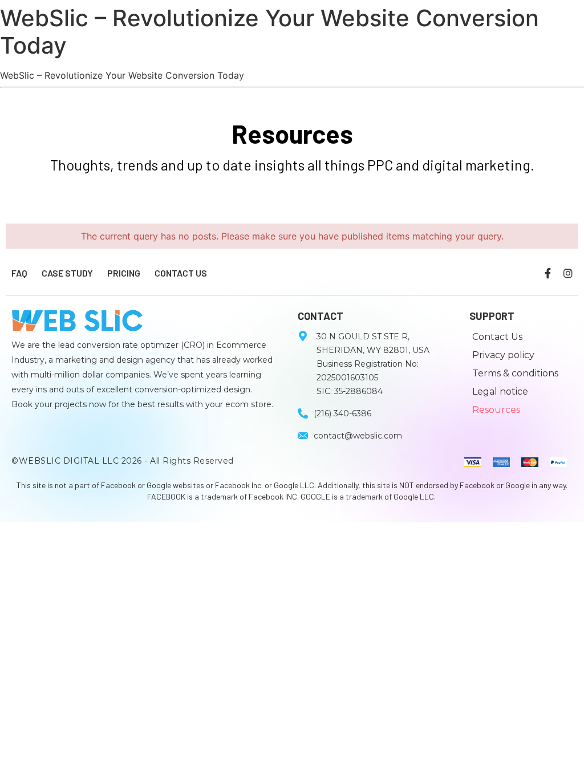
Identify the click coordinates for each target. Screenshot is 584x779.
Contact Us (181, 272)
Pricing (123, 272)
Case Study (67, 272)
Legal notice (500, 391)
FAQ (19, 272)
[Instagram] (568, 273)
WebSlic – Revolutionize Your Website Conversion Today (269, 31)
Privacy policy (503, 355)
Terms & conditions (515, 373)
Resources (496, 409)
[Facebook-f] (547, 273)
